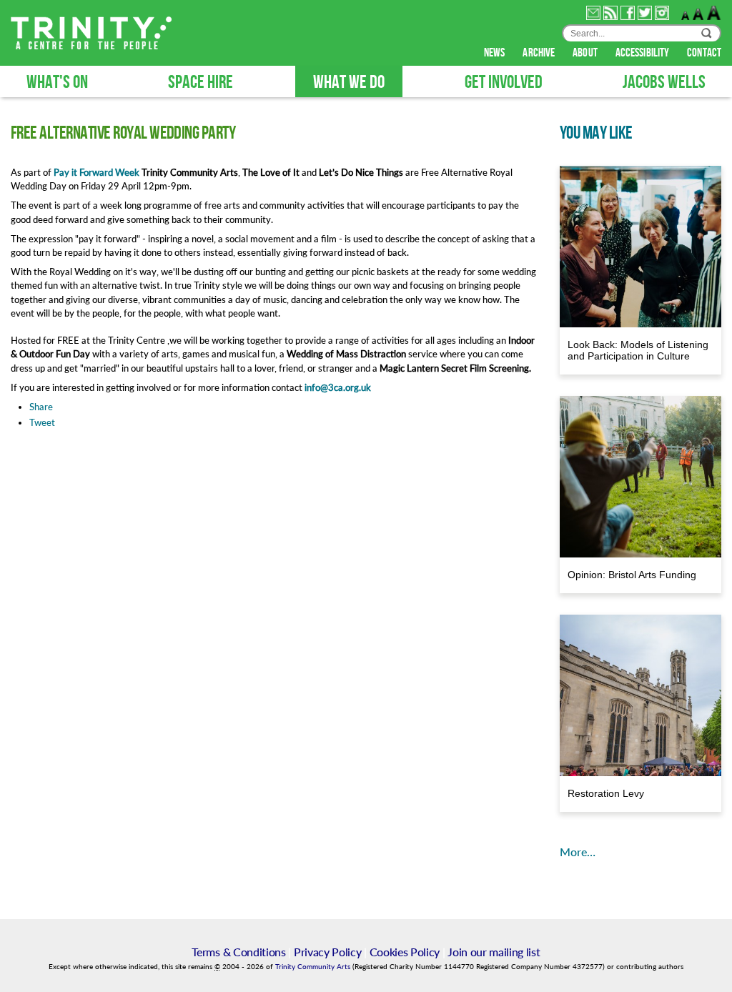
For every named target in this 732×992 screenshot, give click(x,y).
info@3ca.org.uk (338, 387)
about (586, 53)
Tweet (42, 422)
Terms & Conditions (238, 951)
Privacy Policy (328, 951)
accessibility (643, 53)
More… (577, 851)
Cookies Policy (405, 951)
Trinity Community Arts (313, 967)
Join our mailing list (493, 951)
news (496, 53)
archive (540, 53)
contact (704, 53)
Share (41, 406)
